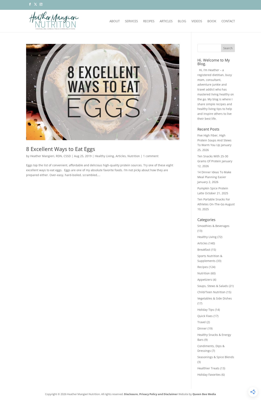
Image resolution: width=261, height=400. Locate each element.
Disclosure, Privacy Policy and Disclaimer (151, 394)
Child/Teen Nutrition (211, 292)
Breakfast (203, 249)
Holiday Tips (205, 310)
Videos (196, 21)
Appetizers (204, 280)
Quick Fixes (205, 316)
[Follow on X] (35, 5)
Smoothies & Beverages (213, 226)
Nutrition (133, 156)
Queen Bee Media (204, 394)
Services (131, 21)
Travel (201, 322)
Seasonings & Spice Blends (215, 357)
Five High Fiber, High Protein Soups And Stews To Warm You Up (214, 140)
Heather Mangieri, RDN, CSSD (50, 156)
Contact (228, 21)
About (114, 21)
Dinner (202, 328)
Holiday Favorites (209, 375)
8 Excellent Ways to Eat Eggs (60, 149)
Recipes (148, 21)
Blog (182, 21)
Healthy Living (104, 156)
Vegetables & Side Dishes (214, 298)
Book (211, 21)
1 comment (150, 156)
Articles (166, 21)
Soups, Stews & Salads (212, 286)
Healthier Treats (208, 368)
